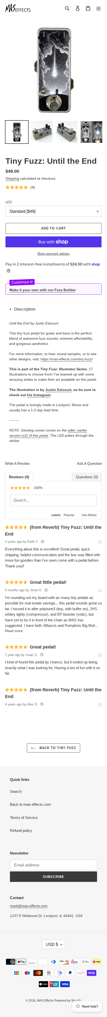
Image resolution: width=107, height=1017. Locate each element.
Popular (69, 515)
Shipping (12, 178)
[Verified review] (43, 542)
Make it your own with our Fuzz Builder (42, 290)
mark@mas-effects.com (29, 906)
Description (24, 309)
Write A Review (17, 463)
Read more (14, 631)
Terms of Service (24, 817)
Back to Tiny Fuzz (57, 748)
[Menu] (98, 8)
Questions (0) (87, 477)
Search (16, 791)
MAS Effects (45, 1000)
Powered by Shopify (67, 1000)
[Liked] (100, 541)
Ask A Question (89, 463)
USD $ (52, 944)
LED (8, 202)
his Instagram (38, 395)
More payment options (54, 254)
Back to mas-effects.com (30, 804)
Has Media (89, 515)
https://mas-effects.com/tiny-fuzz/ (67, 359)
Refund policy (21, 830)
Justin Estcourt (58, 390)
